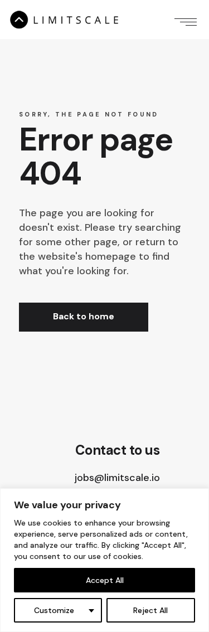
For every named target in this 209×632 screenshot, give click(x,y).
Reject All (150, 610)
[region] (104, 560)
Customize (54, 610)
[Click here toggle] (185, 19)
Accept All (105, 580)
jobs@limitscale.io (117, 477)
